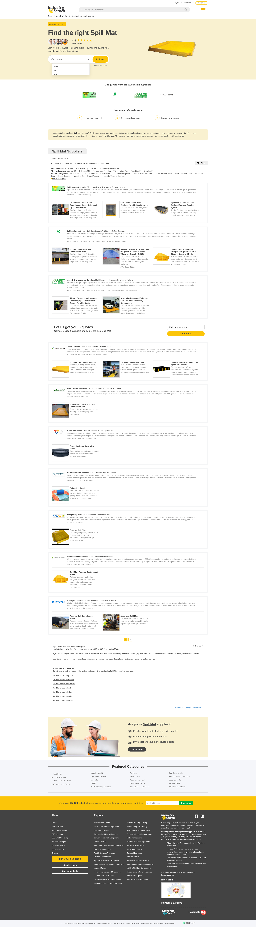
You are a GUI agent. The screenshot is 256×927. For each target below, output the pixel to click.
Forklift (93, 783)
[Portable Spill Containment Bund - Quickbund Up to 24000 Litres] (77, 199)
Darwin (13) (148, 171)
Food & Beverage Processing (104, 853)
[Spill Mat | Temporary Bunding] (77, 359)
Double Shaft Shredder (142, 173)
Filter (203, 163)
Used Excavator (175, 780)
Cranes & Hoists (100, 842)
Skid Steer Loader (176, 773)
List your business (70, 858)
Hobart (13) (123, 171)
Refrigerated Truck (137, 783)
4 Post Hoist (56, 774)
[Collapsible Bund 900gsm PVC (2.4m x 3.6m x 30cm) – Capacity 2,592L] (178, 246)
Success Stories (58, 849)
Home (54, 823)
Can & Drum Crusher (77, 173)
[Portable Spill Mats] (77, 527)
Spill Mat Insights (59, 178)
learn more (137, 749)
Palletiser (133, 773)
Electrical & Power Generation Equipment (109, 845)
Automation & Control (102, 823)
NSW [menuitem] (56, 66)
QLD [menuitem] (55, 75)
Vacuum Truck (174, 783)
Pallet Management (134, 838)
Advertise (201, 3)
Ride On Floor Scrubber (139, 787)
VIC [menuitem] (55, 71)
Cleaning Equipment (101, 830)
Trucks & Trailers (133, 857)
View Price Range (100, 65)
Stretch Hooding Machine (179, 776)
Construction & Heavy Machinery (106, 834)
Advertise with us (58, 845)
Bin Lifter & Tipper (58, 777)
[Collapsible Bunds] (77, 485)
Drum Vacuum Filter (164, 173)
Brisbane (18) (84, 171)
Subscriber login (70, 871)
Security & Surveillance (135, 845)
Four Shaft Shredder (183, 173)
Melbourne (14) (99, 171)
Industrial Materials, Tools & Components (109, 864)
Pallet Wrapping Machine (101, 787)
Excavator (95, 780)
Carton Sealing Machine (61, 781)
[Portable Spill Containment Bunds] (77, 613)
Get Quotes (100, 59)
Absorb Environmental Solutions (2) (104, 168)
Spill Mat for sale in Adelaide (63, 696)
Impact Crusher (64, 176)
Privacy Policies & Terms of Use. (107, 923)
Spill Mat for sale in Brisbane (63, 680)
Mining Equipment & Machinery (138, 830)
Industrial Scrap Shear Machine (86, 176)
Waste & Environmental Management (81, 163)
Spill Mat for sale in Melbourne (64, 684)
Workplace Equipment (135, 876)
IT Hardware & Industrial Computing (107, 872)
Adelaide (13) (136, 171)
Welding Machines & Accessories (139, 868)
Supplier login (70, 865)
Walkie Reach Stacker (177, 787)
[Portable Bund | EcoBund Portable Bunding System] (178, 199)
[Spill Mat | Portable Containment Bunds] (77, 569)
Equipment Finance (98, 776)
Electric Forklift (97, 773)
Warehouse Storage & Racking (138, 860)
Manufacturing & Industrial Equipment (108, 883)
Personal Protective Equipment (138, 842)
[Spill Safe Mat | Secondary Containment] (128, 295)
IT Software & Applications (104, 876)
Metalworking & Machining (137, 827)
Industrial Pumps (100, 868)
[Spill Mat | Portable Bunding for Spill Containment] (178, 359)
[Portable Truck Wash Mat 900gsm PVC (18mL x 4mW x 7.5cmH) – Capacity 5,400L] (128, 246)
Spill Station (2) (82, 168)
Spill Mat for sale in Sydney (63, 676)
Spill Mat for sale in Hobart (62, 692)
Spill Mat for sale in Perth (62, 688)
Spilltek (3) (69, 168)
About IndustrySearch (60, 830)
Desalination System (122, 173)
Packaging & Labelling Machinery (139, 834)
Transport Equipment (134, 853)
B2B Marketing (57, 834)
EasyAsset (194, 864)
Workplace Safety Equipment (137, 879)
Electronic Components (102, 849)
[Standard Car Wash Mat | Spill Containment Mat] (77, 401)
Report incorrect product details (188, 707)
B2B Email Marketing (60, 838)
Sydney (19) (71, 171)
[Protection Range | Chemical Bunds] (77, 443)
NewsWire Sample (59, 842)
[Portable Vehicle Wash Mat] (128, 359)
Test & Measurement (134, 849)
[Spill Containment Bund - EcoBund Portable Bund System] (128, 199)
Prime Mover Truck (137, 780)
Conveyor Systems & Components (106, 838)
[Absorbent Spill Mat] (128, 613)
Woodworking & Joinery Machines (139, 872)
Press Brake (135, 776)
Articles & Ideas (57, 827)
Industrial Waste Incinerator (114, 176)
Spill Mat (105, 163)
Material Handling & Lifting (137, 823)
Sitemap (55, 853)
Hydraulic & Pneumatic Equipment (106, 860)
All (123, 168)
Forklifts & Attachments (102, 857)
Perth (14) (112, 171)
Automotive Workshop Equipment (106, 827)
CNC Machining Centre (60, 784)
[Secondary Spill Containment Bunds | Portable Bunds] (77, 295)
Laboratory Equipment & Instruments (107, 879)
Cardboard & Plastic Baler (99, 173)
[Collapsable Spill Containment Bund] (77, 246)
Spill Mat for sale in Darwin (63, 700)
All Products (56, 163)
